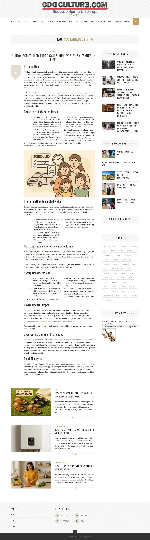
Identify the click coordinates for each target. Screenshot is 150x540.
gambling (106, 264)
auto (105, 246)
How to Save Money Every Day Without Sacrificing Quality (74, 467)
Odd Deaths (115, 282)
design (122, 251)
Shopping (118, 21)
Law (116, 273)
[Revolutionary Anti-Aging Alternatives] (108, 199)
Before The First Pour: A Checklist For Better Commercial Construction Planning (128, 127)
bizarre (113, 246)
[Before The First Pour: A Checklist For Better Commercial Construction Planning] (108, 123)
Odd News (125, 282)
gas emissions (43, 321)
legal (132, 273)
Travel (27, 21)
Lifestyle (53, 51)
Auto (43, 21)
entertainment (108, 255)
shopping (123, 287)
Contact (127, 21)
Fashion (50, 21)
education (132, 251)
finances (115, 260)
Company (113, 251)
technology (122, 291)
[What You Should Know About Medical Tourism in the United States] (108, 77)
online (105, 287)
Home (12, 21)
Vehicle (134, 296)
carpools (36, 254)
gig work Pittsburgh (67, 85)
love (112, 278)
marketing (121, 278)
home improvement (116, 269)
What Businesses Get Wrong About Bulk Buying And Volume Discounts (126, 66)
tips (132, 291)
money (130, 278)
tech (113, 291)
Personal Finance (61, 462)
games (116, 264)
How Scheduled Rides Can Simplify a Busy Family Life (53, 58)
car (105, 251)
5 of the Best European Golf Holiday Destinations (127, 175)
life (105, 278)
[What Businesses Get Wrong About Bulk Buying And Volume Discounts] (108, 62)
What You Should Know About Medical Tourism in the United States (127, 80)
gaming (125, 264)
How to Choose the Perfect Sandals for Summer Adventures (73, 395)
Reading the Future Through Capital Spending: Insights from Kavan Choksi (128, 93)
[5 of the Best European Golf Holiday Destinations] (108, 172)
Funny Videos (126, 260)
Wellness (85, 21)
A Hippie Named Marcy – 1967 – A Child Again (118, 164)
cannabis (133, 246)
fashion (127, 255)
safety (114, 287)
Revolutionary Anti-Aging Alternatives (126, 201)
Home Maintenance (61, 426)
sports (133, 287)
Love (77, 21)
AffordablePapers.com (110, 321)
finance (106, 260)
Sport (93, 21)
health (134, 264)
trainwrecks (107, 296)
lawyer (124, 273)
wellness (106, 300)
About (19, 21)
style (105, 291)
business (123, 246)
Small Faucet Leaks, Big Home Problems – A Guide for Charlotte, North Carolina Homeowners (127, 110)
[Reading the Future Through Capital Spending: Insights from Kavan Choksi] (108, 89)
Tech (70, 21)
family (118, 255)
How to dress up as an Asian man (127, 186)
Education (101, 21)
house (128, 269)
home (105, 269)
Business (35, 21)
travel (117, 296)
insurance (107, 273)
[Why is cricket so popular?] (108, 151)
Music (105, 282)
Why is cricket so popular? (125, 153)
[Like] (16, 68)
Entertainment (61, 21)
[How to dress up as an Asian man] (108, 184)
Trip (125, 296)
